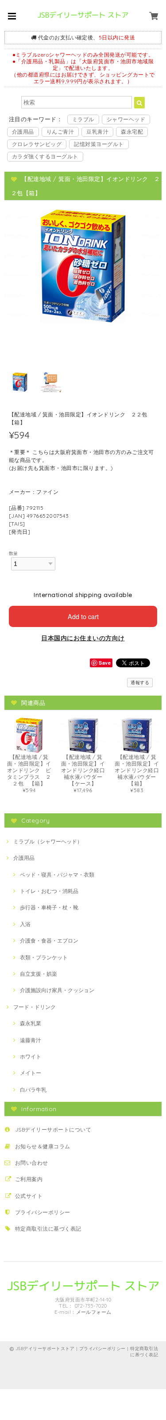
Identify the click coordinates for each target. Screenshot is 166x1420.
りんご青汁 (60, 131)
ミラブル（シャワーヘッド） (47, 841)
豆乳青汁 (97, 131)
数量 (13, 553)
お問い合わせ (31, 1162)
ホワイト (30, 1056)
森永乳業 (30, 1023)
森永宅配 (132, 131)
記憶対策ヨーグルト (99, 144)
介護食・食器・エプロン (49, 940)
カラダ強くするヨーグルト (45, 156)
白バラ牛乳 (33, 1089)
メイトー (30, 1073)
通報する (140, 682)
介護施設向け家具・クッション (57, 990)
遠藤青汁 (30, 1040)
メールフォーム (94, 1312)
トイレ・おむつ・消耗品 (49, 891)
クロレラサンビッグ (37, 144)
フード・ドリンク (34, 1007)
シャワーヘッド (126, 119)
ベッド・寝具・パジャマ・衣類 (57, 874)
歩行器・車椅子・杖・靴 (49, 907)
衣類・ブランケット (44, 957)
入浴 (25, 924)
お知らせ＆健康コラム (42, 1146)
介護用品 (23, 131)
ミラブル (83, 119)
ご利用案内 (28, 1179)
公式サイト (28, 1196)
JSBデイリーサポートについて (53, 1129)
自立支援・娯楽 (38, 973)
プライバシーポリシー (42, 1212)
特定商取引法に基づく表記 (48, 1228)
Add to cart (83, 616)
